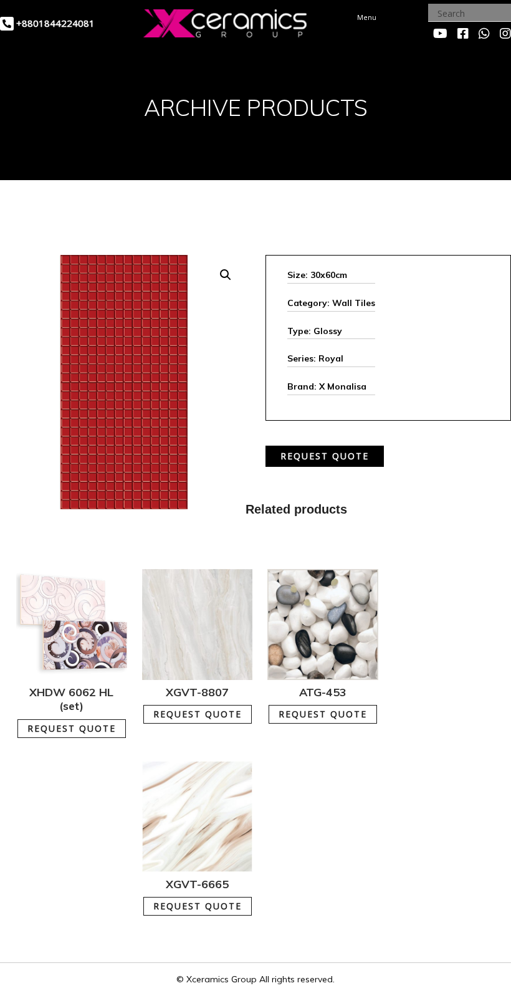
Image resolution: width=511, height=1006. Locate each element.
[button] (225, 275)
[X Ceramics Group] (225, 21)
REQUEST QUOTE (324, 456)
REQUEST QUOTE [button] (71, 728)
